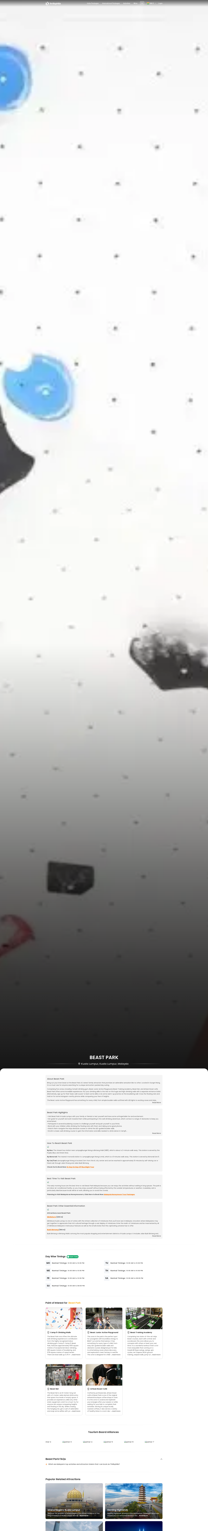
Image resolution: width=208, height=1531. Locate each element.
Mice (135, 3)
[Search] (142, 3)
